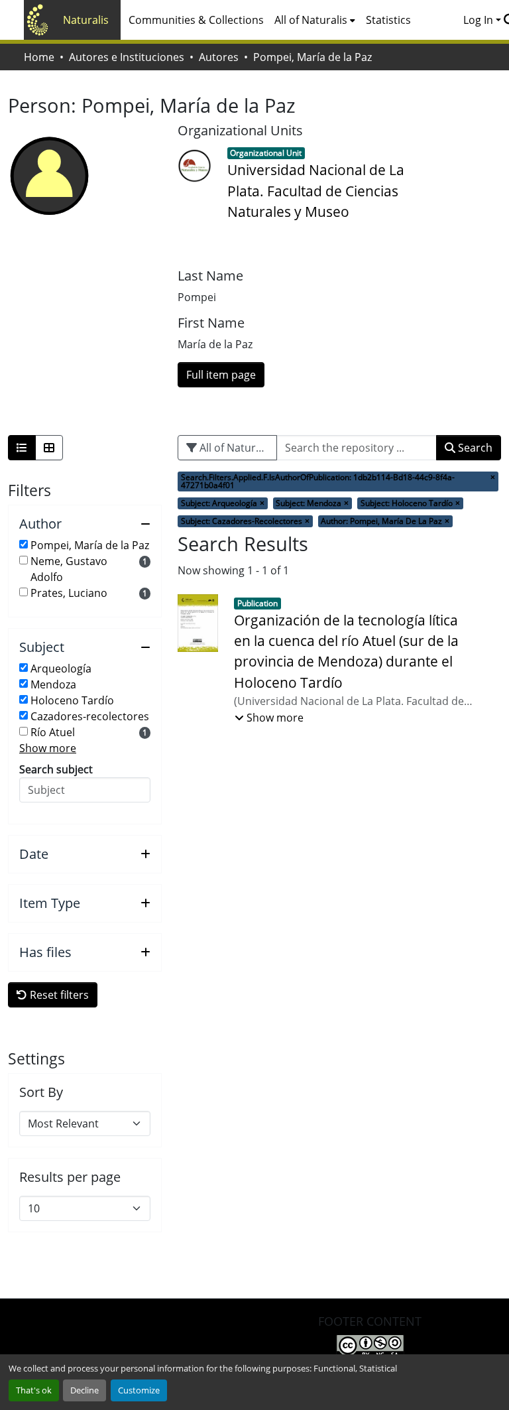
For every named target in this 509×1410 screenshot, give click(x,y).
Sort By (41, 1092)
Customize (139, 1390)
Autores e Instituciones (126, 57)
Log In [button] (479, 20)
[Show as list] (22, 447)
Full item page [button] (221, 374)
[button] (84, 524)
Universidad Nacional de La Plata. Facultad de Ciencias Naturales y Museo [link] (315, 190)
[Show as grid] (49, 447)
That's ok (34, 1390)
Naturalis (86, 20)
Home (39, 57)
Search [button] (473, 447)
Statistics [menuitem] (388, 20)
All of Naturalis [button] (310, 20)
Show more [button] (47, 748)
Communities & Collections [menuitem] (196, 20)
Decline (84, 1390)
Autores (219, 57)
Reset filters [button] (58, 995)
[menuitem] (314, 20)
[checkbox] (23, 544)
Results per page (70, 1177)
